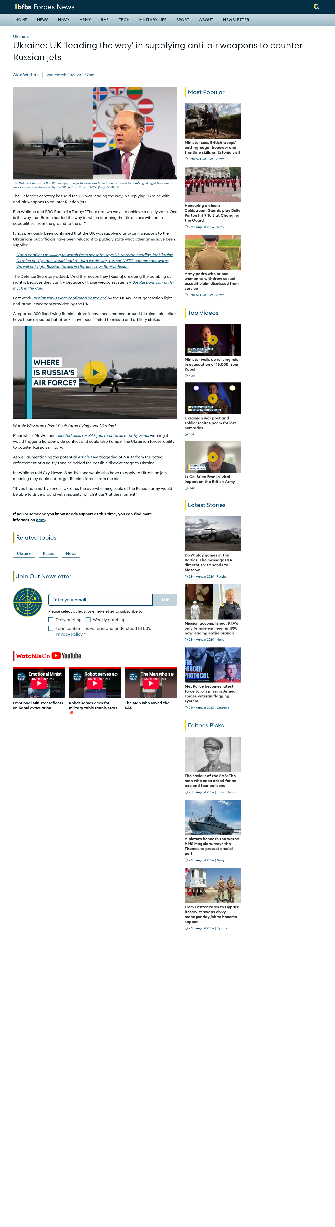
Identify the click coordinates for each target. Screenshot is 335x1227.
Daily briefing (69, 619)
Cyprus (222, 928)
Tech (124, 20)
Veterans (223, 707)
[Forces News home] (44, 6)
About (206, 20)
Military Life (153, 20)
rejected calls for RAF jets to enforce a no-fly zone (102, 435)
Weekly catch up (109, 619)
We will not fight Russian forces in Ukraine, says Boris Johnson (72, 266)
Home (21, 20)
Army (85, 20)
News (43, 20)
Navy (64, 20)
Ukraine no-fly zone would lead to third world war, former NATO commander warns (92, 260)
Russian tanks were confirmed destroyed (69, 297)
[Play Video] (213, 340)
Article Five (88, 457)
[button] (317, 5)
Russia (48, 553)
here (40, 519)
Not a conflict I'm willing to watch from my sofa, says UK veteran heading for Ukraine (94, 254)
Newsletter (236, 20)
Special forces (227, 792)
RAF (105, 20)
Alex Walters (26, 74)
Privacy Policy (69, 634)
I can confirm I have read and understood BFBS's (103, 631)
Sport (182, 20)
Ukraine (21, 36)
